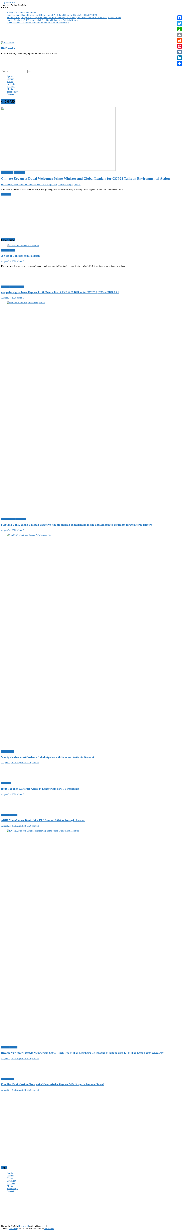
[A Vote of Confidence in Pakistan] (23, 245)
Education (11, 84)
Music (4, 751)
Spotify (10, 751)
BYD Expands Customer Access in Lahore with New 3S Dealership (38, 22)
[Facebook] (179, 18)
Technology (12, 92)
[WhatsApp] (179, 29)
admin (21, 184)
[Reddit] (179, 40)
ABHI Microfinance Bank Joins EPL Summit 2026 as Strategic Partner (43, 820)
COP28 (77, 184)
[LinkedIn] (179, 58)
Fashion (10, 79)
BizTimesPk (8, 48)
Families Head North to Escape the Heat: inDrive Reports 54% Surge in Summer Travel (52, 1084)
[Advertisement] (87, 63)
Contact (10, 94)
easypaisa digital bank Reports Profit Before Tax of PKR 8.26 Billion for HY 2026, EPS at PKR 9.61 (53, 15)
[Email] (179, 35)
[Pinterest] (179, 46)
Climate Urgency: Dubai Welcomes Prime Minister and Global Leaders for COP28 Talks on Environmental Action (85, 178)
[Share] (179, 63)
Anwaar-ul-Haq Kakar (46, 184)
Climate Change (65, 184)
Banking (5, 250)
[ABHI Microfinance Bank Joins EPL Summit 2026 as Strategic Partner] (16, 810)
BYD (8, 783)
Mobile (10, 89)
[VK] (179, 52)
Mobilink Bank (8, 519)
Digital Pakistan (16, 287)
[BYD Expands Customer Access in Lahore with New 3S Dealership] (16, 778)
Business (11, 86)
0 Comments (30, 184)
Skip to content (8, 2)
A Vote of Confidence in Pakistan (22, 12)
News (12, 250)
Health (10, 81)
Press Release (7, 172)
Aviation (5, 1047)
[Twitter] (179, 23)
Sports (10, 76)
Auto (3, 783)
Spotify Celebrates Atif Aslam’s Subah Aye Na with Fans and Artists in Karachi (42, 20)
